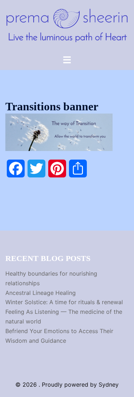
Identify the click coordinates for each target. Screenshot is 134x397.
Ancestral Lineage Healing (40, 292)
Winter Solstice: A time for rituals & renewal (64, 302)
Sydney (109, 384)
